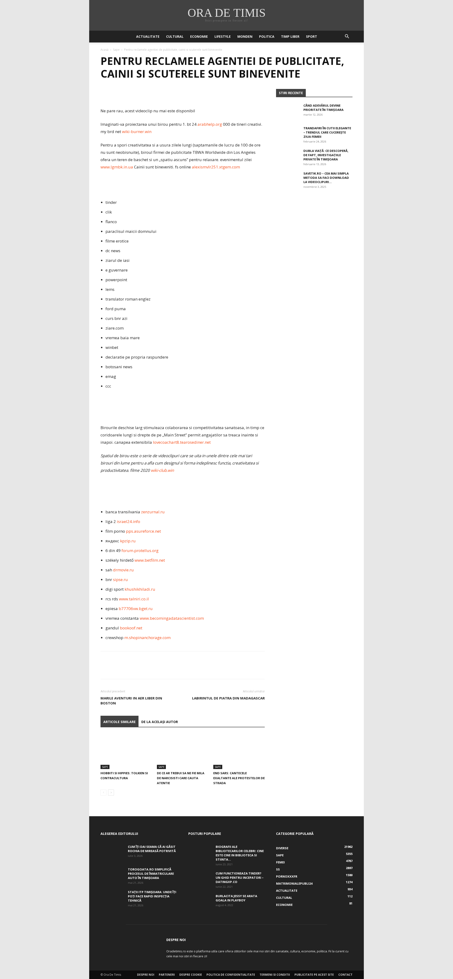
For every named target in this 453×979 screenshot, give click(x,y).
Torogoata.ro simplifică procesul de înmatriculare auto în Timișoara (151, 873)
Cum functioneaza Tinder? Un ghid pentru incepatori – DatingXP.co (240, 877)
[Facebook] (105, 93)
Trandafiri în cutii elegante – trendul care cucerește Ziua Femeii (327, 132)
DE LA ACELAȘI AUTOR (159, 722)
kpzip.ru (128, 541)
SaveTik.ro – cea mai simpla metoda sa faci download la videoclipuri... (326, 177)
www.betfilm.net (149, 560)
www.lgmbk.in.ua (117, 167)
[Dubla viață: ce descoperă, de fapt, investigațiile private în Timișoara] (288, 157)
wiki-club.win (162, 470)
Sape (116, 50)
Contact (345, 975)
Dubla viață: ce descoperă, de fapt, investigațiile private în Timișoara (325, 155)
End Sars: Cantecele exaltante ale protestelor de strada (239, 778)
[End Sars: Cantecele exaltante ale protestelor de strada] (239, 751)
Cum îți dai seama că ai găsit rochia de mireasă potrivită (152, 849)
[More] (149, 93)
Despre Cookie (190, 975)
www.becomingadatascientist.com (172, 618)
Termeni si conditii (275, 975)
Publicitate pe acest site (314, 975)
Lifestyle (222, 36)
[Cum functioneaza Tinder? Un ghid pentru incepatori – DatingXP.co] (200, 879)
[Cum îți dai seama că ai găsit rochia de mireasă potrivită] (112, 853)
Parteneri (167, 975)
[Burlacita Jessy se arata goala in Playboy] (200, 902)
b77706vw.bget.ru (136, 608)
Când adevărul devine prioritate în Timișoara (323, 107)
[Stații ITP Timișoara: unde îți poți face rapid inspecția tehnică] (112, 898)
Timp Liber (290, 36)
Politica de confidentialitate (230, 975)
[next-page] (111, 792)
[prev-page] (103, 792)
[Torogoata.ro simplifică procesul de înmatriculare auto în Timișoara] (112, 875)
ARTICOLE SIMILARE (119, 722)
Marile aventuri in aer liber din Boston (131, 700)
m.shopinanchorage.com (147, 637)
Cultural (175, 36)
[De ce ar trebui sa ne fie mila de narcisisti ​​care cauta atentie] (182, 751)
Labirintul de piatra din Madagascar (228, 698)
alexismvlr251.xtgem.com (216, 167)
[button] (346, 37)
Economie (199, 36)
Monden (244, 36)
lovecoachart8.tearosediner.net (182, 442)
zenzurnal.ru (153, 512)
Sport (311, 36)
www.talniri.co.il (134, 599)
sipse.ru (120, 579)
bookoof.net (131, 628)
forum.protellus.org (140, 550)
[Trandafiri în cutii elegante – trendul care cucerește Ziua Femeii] (288, 134)
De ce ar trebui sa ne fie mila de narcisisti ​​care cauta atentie (180, 778)
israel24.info (128, 521)
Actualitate (147, 36)
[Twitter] (116, 93)
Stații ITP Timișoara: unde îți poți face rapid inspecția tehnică (152, 896)
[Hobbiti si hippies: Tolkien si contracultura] (126, 751)
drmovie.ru (123, 570)
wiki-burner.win (136, 131)
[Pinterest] (127, 93)
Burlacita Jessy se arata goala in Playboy (236, 898)
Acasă (105, 50)
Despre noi (145, 975)
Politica (266, 36)
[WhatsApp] (138, 93)
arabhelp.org (209, 124)
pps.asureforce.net (143, 531)
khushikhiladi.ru (140, 589)
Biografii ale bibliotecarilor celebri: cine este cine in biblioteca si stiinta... (240, 853)
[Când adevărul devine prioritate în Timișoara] (288, 111)
